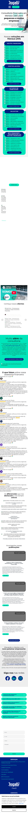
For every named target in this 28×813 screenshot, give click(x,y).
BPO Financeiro (5, 776)
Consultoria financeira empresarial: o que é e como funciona (14, 563)
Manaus (4, 220)
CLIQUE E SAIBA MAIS (14, 61)
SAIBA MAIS (14, 185)
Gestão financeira (5, 767)
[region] (14, 803)
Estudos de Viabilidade (7, 772)
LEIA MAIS (6, 575)
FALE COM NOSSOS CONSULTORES (14, 29)
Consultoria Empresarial (7, 779)
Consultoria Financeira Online (9, 765)
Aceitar (14, 806)
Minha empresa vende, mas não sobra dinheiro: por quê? (14, 623)
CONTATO (15, 7)
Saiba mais (21, 803)
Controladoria (4, 770)
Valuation (3, 774)
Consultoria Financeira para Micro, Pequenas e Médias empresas (13, 762)
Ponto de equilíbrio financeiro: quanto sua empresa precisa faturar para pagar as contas (14, 594)
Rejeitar (14, 810)
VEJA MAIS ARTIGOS (14, 640)
